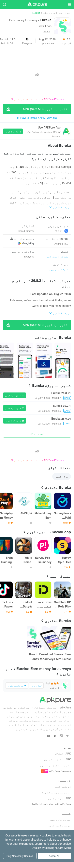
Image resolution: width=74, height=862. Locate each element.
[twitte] (54, 736)
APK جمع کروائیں (59, 798)
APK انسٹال (63, 753)
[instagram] (61, 736)
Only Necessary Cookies (20, 855)
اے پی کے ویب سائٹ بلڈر (55, 792)
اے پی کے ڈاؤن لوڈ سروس (55, 765)
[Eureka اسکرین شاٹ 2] (25, 360)
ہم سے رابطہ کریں (59, 825)
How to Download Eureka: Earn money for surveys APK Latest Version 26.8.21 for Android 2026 (50, 656)
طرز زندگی (49, 12)
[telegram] (67, 736)
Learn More (63, 848)
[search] (4, 4)
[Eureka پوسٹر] (62, 360)
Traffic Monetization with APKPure (51, 804)
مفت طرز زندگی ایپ (57, 256)
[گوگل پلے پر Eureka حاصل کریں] (26, 243)
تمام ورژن (37, 434)
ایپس (61, 12)
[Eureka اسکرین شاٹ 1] (44, 360)
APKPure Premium (60, 771)
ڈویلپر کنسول (62, 786)
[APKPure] (37, 4)
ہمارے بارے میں (60, 819)
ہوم (69, 12)
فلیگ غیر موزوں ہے (57, 269)
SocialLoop (45, 26)
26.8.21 (59, 231)
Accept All (54, 855)
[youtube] (48, 736)
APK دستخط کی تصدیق (57, 759)
